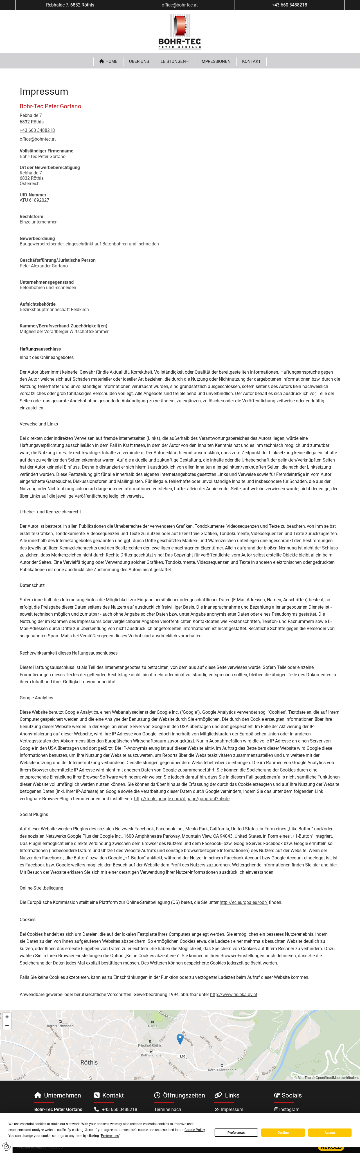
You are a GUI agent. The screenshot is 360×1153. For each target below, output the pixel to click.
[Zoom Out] (7, 1025)
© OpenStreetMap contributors (335, 1077)
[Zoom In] (7, 1017)
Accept (330, 1133)
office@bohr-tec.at (180, 5)
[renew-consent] (6, 1146)
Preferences (236, 1133)
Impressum (232, 1109)
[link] (175, 61)
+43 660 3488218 (289, 5)
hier (316, 865)
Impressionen (216, 61)
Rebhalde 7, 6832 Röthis (70, 5)
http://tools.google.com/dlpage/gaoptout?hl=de (182, 798)
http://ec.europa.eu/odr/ (244, 902)
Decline (283, 1133)
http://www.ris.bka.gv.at (233, 994)
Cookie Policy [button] (194, 1130)
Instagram (289, 1109)
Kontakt (251, 61)
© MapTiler (302, 1077)
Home (111, 61)
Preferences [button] (110, 1136)
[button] (180, 1039)
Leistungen (173, 61)
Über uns (139, 61)
